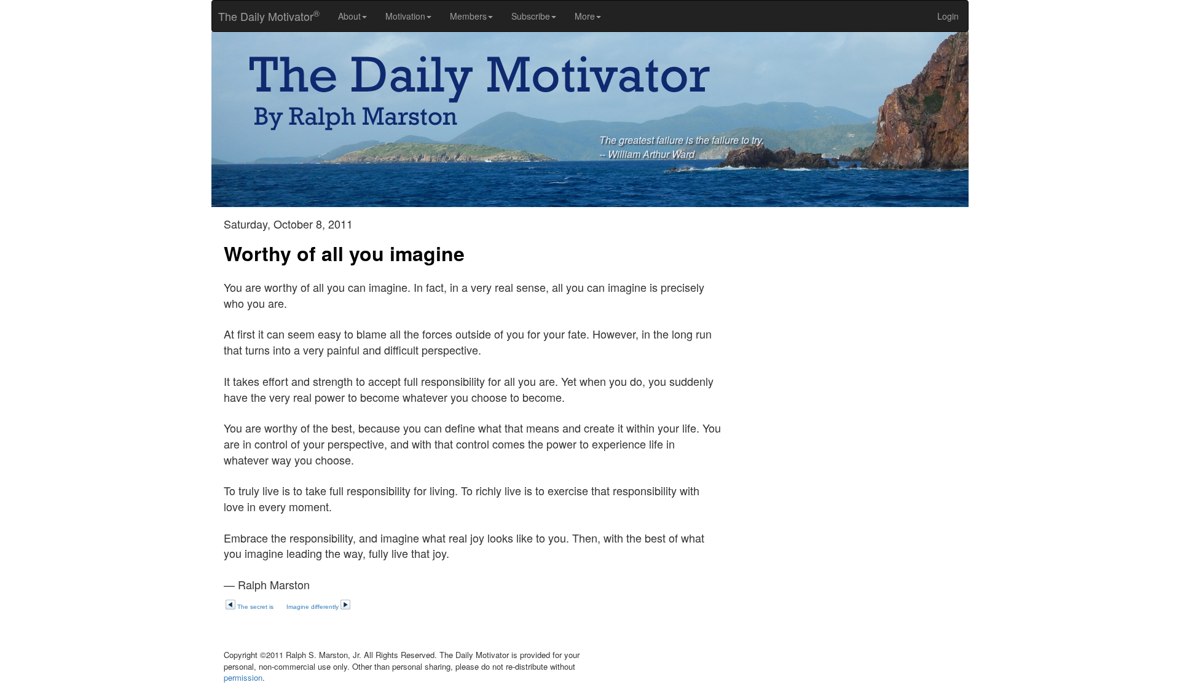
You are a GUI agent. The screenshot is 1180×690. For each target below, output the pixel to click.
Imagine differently (312, 606)
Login (948, 16)
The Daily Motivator (266, 15)
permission (243, 677)
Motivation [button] (405, 16)
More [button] (585, 16)
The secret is (255, 606)
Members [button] (468, 16)
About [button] (349, 16)
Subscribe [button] (530, 16)
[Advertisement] (854, 304)
